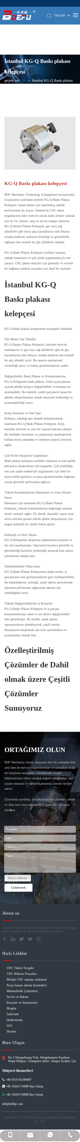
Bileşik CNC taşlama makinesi (27, 979)
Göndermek (18, 887)
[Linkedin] (14, 940)
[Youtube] (31, 940)
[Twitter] (22, 940)
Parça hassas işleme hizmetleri (27, 985)
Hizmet (11, 1031)
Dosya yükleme (17, 878)
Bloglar (11, 1008)
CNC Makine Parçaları (22, 973)
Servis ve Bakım (17, 997)
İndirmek (13, 1014)
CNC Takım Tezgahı (20, 968)
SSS (9, 1025)
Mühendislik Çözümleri (22, 991)
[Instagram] (39, 940)
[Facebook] (6, 940)
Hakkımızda (15, 1020)
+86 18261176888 (17, 1094)
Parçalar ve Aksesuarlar (22, 1002)
